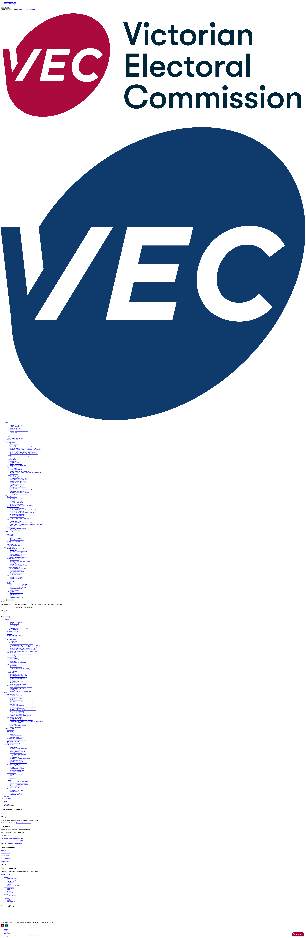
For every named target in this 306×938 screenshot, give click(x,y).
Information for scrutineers (17, 564)
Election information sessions (17, 554)
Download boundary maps (13, 545)
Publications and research (13, 890)
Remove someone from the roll (15, 438)
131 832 (9, 900)
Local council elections (16, 469)
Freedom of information (13, 885)
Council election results (13, 507)
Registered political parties (13, 567)
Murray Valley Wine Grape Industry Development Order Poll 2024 (27, 524)
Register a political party (16, 570)
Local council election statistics (18, 528)
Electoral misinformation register (18, 491)
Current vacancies (11, 895)
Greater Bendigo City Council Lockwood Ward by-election (25, 448)
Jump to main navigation (10, 2)
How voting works (11, 459)
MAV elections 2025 (15, 521)
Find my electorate (5, 874)
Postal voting (13, 429)
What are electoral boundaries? (14, 541)
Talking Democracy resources (17, 484)
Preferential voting (14, 461)
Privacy (6, 929)
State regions (10, 534)
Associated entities (15, 594)
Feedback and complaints (13, 902)
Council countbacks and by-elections (19, 471)
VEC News (10, 891)
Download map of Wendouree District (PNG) (12, 840)
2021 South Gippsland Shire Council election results (23, 509)
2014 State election (5, 858)
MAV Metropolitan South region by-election (21, 522)
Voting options (14, 444)
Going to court (14, 458)
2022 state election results (16, 498)
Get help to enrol (14, 426)
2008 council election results (17, 517)
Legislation (10, 882)
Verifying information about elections (19, 492)
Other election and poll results (14, 520)
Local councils (10, 535)
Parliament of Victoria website (23, 823)
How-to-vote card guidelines (17, 552)
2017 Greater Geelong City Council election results (23, 512)
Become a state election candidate (15, 548)
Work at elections (11, 897)
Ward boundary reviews (16, 538)
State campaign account (16, 588)
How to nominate (14, 560)
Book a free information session (18, 481)
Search (2, 601)
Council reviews (11, 537)
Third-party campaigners (16, 597)
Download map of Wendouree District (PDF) (12, 838)
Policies (9, 884)
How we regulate (11, 881)
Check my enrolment (12, 432)
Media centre (10, 888)
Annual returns (11, 591)
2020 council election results (17, 511)
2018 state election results (16, 499)
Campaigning (13, 550)
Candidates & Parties (9, 547)
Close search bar (28, 607)
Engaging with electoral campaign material (21, 489)
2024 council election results (17, 508)
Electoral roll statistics (12, 439)
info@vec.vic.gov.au (12, 901)
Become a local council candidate (15, 558)
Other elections (14, 474)
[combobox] (8, 607)
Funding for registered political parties (19, 584)
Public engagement (12, 878)
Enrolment (6, 422)
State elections (13, 468)
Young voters (13, 485)
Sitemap (6, 932)
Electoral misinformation (13, 488)
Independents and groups (16, 595)
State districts (10, 532)
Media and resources (9, 887)
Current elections (11, 445)
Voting (5, 441)
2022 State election (5, 853)
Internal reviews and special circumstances (20, 456)
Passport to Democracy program (18, 482)
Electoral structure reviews (17, 540)
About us (6, 877)
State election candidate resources (18, 557)
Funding (9, 583)
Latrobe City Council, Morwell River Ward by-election (24, 454)
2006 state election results (16, 504)
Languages (3, 600)
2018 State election (5, 855)
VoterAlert (9, 436)
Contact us (6, 898)
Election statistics (11, 527)
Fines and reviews (11, 455)
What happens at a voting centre (18, 465)
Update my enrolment (12, 434)
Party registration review (16, 574)
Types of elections (11, 466)
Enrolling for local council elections (19, 431)
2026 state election (11, 442)
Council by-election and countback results (20, 518)
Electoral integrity (11, 880)
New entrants (13, 580)
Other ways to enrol (15, 428)
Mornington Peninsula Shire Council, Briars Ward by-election (25, 449)
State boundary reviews (13, 544)
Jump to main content (9, 4)
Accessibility (7, 933)
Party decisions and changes (17, 573)
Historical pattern (5, 861)
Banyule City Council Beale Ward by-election (21, 446)
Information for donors (16, 577)
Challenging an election (16, 464)
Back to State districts (6, 798)
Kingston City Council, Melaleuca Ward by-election (23, 452)
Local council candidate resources (18, 565)
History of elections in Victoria (18, 487)
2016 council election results (17, 514)
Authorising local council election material (20, 561)
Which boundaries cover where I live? (16, 542)
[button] (5, 8)
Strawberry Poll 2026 (15, 525)
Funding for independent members (18, 585)
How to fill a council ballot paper (18, 479)
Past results (3, 850)
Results (5, 495)
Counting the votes (15, 462)
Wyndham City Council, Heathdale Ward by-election (23, 451)
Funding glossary (14, 590)
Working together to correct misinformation (21, 494)
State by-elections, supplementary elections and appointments (25, 472)
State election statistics (15, 530)
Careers (6, 894)
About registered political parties (18, 568)
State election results (12, 497)
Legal (5, 930)
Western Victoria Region (15, 843)
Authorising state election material (18, 551)
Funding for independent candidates (19, 587)
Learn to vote (10, 475)
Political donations (11, 575)
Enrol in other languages (16, 425)
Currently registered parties (17, 571)
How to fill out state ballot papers (18, 478)
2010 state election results (16, 502)
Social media (10, 892)
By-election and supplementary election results (22, 505)
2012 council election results (17, 515)
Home (5, 801)
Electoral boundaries (9, 531)
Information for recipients (16, 578)
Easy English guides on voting (18, 477)
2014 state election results (16, 501)
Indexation (13, 581)
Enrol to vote (10, 423)
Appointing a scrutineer (16, 555)
